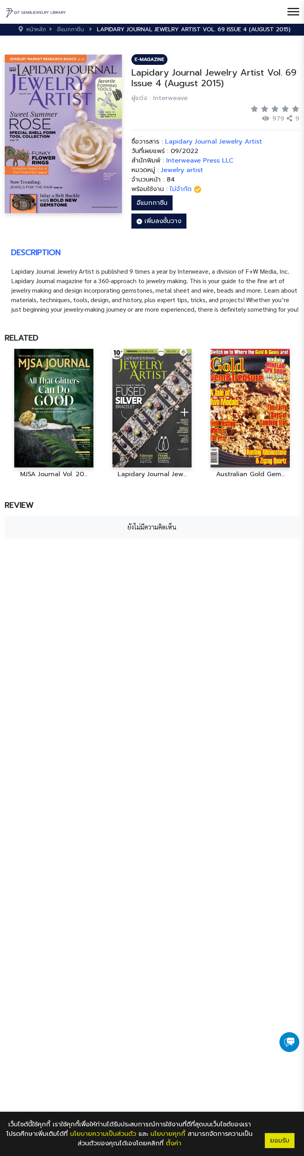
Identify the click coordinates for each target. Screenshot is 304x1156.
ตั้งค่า (173, 1143)
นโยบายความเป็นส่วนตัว (103, 1134)
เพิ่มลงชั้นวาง (161, 221)
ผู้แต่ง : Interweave (159, 98)
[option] (54, 413)
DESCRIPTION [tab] (36, 252)
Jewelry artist (182, 170)
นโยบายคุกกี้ (167, 1134)
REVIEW (19, 505)
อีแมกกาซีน (152, 203)
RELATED (21, 337)
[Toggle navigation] (293, 11)
